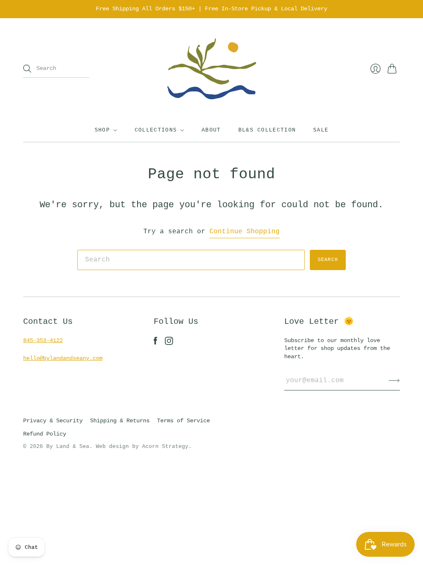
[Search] (27, 69)
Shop (102, 130)
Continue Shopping (244, 231)
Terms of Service (183, 420)
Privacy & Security (53, 420)
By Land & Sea (67, 446)
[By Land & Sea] (211, 69)
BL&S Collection (267, 130)
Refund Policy (44, 434)
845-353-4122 (43, 340)
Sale (320, 130)
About (211, 130)
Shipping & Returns (120, 420)
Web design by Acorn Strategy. (144, 446)
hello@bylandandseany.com (62, 358)
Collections (156, 130)
